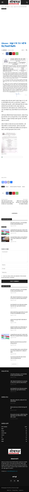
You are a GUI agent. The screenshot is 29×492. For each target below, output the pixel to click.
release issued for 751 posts (15, 186)
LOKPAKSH (5, 50)
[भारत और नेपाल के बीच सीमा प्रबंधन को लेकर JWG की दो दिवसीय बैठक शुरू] (5, 359)
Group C (7, 186)
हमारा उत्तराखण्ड (7, 6)
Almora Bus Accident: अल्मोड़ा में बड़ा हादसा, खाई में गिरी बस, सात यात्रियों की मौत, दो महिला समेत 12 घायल (19, 416)
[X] (10, 53)
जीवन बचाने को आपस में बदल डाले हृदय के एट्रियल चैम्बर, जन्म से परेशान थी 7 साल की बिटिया (7, 202)
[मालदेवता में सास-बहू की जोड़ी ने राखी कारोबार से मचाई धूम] (5, 321)
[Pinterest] (13, 53)
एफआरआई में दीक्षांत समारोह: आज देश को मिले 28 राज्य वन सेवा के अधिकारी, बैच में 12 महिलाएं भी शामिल (18, 238)
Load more (14, 364)
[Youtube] (18, 480)
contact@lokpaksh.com (12, 471)
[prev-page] (2, 244)
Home (2, 6)
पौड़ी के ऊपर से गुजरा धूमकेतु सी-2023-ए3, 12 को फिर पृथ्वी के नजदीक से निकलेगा (22, 202)
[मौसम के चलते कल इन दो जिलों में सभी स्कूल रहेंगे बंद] (5, 409)
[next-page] (4, 244)
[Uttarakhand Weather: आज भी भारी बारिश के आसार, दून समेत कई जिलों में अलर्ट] (5, 225)
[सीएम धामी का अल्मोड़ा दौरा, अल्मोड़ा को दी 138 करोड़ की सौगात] (5, 402)
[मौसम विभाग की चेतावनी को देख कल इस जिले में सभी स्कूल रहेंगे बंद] (5, 344)
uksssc (23, 186)
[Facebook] (7, 53)
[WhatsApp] (17, 53)
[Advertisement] (14, 24)
